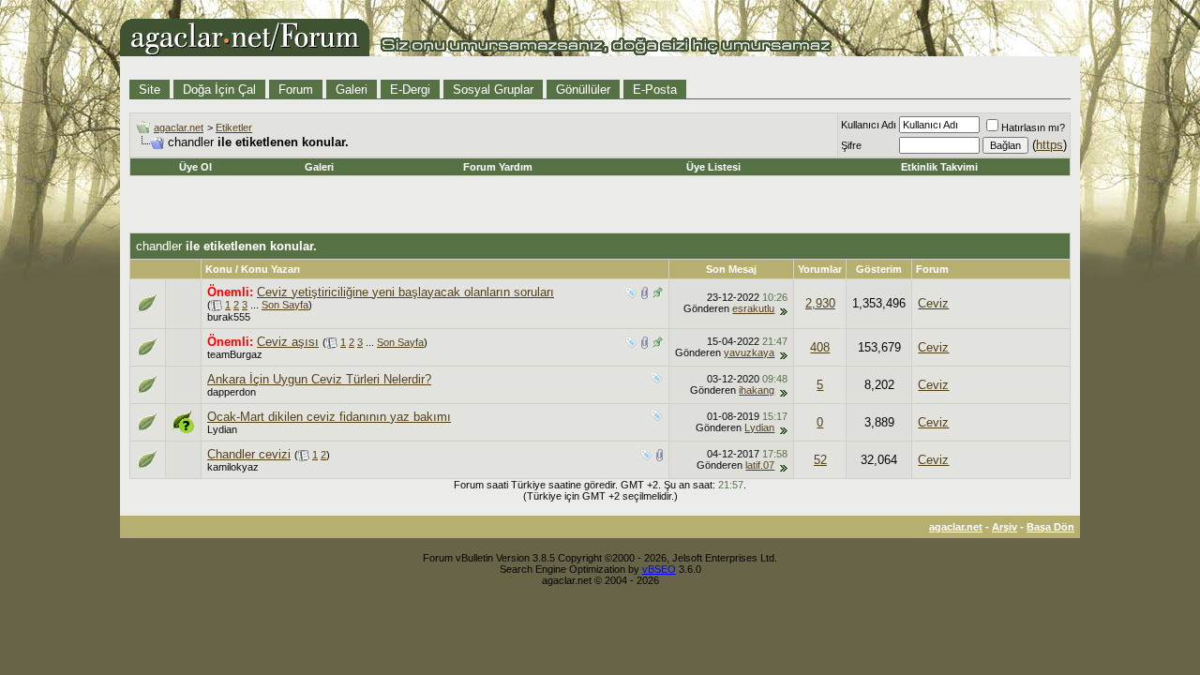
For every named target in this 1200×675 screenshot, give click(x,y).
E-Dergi (410, 89)
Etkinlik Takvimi (939, 166)
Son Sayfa (285, 304)
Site (149, 89)
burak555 (228, 316)
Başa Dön (1050, 526)
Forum (295, 89)
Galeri (352, 89)
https (1049, 145)
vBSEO (659, 569)
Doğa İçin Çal (219, 89)
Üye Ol (195, 166)
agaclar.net (178, 127)
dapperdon (231, 392)
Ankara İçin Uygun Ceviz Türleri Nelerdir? (319, 379)
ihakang (756, 390)
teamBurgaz (234, 354)
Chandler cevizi (249, 454)
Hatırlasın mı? (1033, 127)
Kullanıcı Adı (868, 124)
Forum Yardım (497, 166)
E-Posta (655, 89)
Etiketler (234, 127)
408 (820, 347)
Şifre (851, 145)
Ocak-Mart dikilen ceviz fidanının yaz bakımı (329, 417)
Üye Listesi (713, 166)
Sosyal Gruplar (493, 89)
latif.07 (759, 465)
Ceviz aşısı (288, 342)
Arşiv (1004, 526)
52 (820, 460)
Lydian (222, 429)
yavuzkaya (749, 352)
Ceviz (933, 303)
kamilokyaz (233, 466)
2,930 (820, 303)
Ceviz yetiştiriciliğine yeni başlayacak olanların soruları (405, 292)
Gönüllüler (583, 89)
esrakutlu (753, 308)
